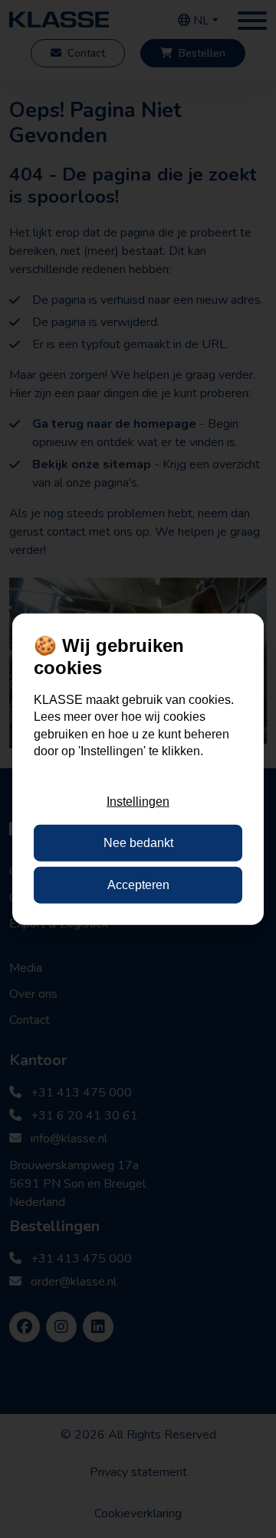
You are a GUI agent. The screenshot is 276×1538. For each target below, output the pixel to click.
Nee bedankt (138, 842)
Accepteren (138, 884)
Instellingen (138, 801)
